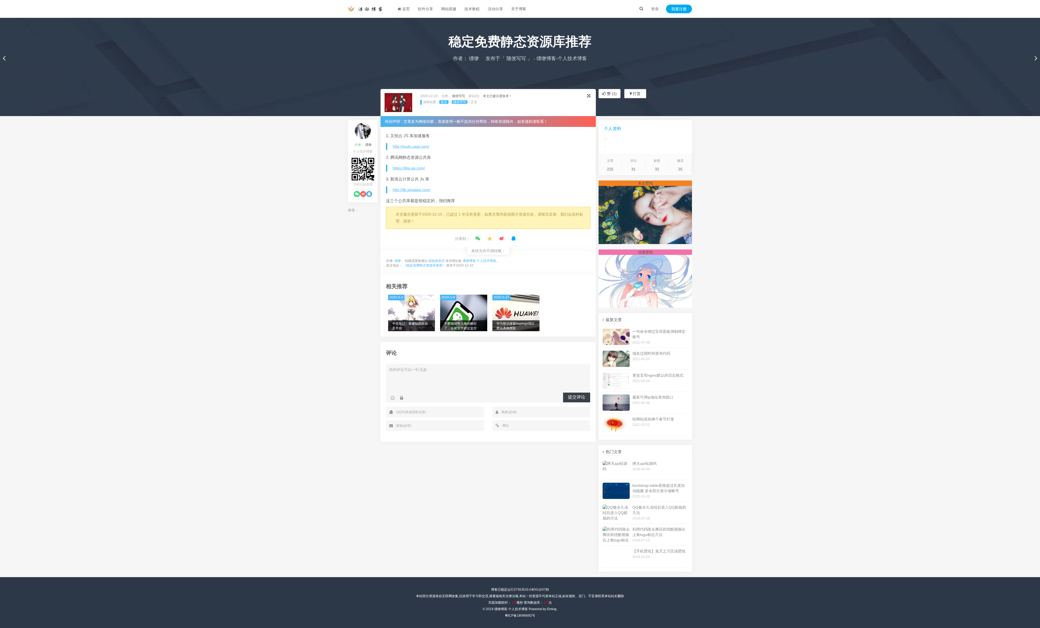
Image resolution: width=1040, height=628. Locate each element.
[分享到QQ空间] (490, 238)
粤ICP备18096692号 (520, 615)
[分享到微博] (502, 238)
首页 (405, 9)
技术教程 (472, 9)
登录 (655, 9)
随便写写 (516, 58)
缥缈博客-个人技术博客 (479, 261)
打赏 (636, 93)
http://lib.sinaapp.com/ (411, 190)
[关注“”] (357, 194)
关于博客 (518, 9)
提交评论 (576, 397)
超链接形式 (436, 261)
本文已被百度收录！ (497, 96)
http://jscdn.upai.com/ (411, 146)
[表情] (392, 398)
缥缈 (473, 58)
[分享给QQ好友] (513, 238)
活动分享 (495, 9)
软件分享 (425, 9)
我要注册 (679, 9)
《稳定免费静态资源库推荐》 (424, 265)
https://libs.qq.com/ (409, 168)
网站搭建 (448, 9)
